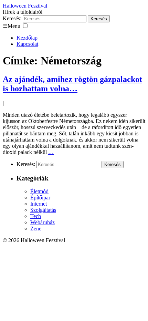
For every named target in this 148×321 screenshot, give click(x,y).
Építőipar (40, 197)
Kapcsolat (27, 44)
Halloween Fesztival (25, 6)
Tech (35, 216)
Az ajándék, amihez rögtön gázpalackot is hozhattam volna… (72, 84)
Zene (35, 228)
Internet (38, 204)
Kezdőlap (27, 38)
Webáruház (42, 222)
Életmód (39, 191)
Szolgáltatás (43, 210)
